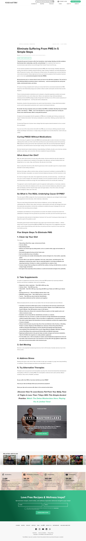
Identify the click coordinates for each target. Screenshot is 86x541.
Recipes (42, 3)
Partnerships (56, 525)
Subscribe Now (43, 512)
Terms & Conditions (42, 532)
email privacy (56, 508)
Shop (68, 3)
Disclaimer (35, 532)
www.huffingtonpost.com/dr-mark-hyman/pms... (33, 55)
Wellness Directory (65, 525)
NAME (20, 504)
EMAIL (46, 504)
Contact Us (48, 525)
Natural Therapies (29, 44)
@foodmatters (8, 474)
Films (60, 3)
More (76, 3)
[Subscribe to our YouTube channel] (43, 529)
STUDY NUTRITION (75, 1)
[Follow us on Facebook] (36, 529)
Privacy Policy (50, 532)
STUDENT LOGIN (63, 1)
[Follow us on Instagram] (39, 529)
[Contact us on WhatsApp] (49, 529)
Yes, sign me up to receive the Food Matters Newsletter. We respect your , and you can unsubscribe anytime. (43, 509)
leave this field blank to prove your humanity (5, 491)
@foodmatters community (32, 474)
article (21, 44)
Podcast (51, 3)
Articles (34, 525)
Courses (33, 3)
